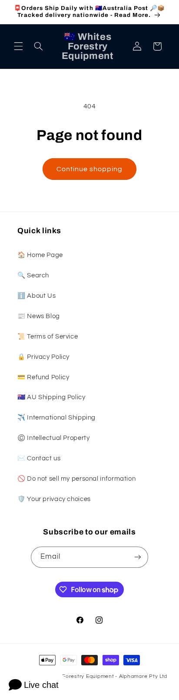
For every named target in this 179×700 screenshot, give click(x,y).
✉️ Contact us (39, 458)
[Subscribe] (138, 557)
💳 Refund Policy (43, 377)
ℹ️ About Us (36, 296)
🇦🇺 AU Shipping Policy (51, 397)
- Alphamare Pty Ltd (141, 676)
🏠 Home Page (40, 255)
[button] (18, 46)
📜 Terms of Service (47, 336)
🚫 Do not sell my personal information (76, 478)
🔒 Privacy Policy (43, 357)
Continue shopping (89, 169)
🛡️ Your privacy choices (54, 499)
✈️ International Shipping (56, 417)
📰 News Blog (38, 316)
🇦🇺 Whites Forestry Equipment (74, 676)
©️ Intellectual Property (53, 438)
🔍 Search (33, 275)
